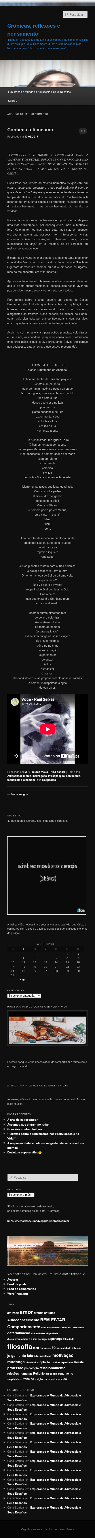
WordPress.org (17, 1293)
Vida (64, 1379)
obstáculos (32, 1362)
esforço (42, 1339)
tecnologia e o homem (21, 780)
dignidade (52, 1333)
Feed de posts (17, 1284)
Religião (39, 1373)
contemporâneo (50, 1327)
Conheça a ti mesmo (30, 129)
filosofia (19, 1346)
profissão (15, 1367)
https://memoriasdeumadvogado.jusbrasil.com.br (38, 1221)
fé (54, 1347)
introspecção (56, 776)
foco (36, 1348)
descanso (79, 1327)
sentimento (73, 776)
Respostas (46, 780)
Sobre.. (12, 100)
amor (26, 1312)
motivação (63, 1355)
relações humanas (19, 1373)
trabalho (28, 1379)
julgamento (16, 1355)
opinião (45, 1362)
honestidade (64, 1348)
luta (30, 1355)
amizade (13, 1313)
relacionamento (53, 1367)
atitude (38, 1313)
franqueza (45, 1348)
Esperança (55, 1339)
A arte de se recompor (22, 1119)
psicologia (31, 1368)
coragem (66, 1327)
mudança (16, 1361)
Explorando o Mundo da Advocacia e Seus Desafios (39, 92)
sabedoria (51, 1373)
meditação (45, 1356)
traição (39, 1379)
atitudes (49, 1313)
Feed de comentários (21, 1289)
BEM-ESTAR (52, 1319)
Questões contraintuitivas (24, 1129)
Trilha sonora (57, 772)
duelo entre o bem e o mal (22, 1339)
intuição (77, 1348)
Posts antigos (17, 794)
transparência (52, 1379)
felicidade (68, 1339)
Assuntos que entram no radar (28, 1124)
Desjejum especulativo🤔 (24, 1152)
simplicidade (14, 1379)
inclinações (39, 776)
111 (83, 131)
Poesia (79, 1362)
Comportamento (23, 1326)
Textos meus (40, 772)
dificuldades (38, 1333)
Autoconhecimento (19, 776)
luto (36, 1356)
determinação (18, 1332)
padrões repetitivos (62, 1362)
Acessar (12, 1279)
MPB (27, 772)
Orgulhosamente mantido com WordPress (47, 1529)
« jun (22, 979)
